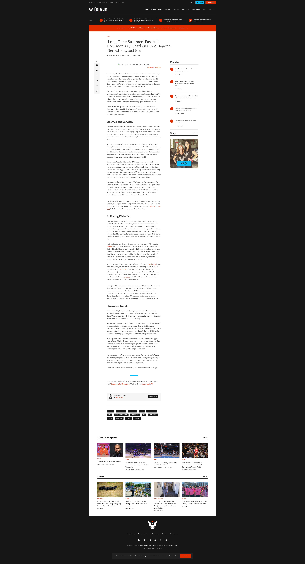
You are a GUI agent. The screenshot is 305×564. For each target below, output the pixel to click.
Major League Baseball (121, 414)
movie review (153, 414)
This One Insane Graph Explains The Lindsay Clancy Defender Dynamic (194, 502)
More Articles (153, 396)
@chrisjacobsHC (147, 384)
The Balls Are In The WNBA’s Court (109, 462)
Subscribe (211, 2)
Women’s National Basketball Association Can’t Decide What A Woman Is (136, 465)
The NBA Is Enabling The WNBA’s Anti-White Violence (165, 464)
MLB (144, 414)
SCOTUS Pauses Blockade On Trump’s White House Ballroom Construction (136, 503)
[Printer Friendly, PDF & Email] (97, 91)
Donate (201, 2)
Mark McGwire (135, 414)
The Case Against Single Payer (120, 384)
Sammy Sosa (119, 418)
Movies (110, 418)
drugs (141, 411)
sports (128, 418)
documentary (132, 411)
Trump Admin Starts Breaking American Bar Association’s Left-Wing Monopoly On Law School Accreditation (165, 504)
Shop (173, 133)
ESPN (109, 414)
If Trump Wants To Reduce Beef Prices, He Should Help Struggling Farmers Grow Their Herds (109, 503)
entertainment (151, 411)
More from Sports (107, 437)
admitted (110, 247)
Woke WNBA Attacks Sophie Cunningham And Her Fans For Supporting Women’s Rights (193, 465)
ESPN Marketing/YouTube (154, 67)
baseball (110, 411)
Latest (100, 476)
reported (127, 277)
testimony (152, 264)
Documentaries (121, 411)
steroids (137, 418)
